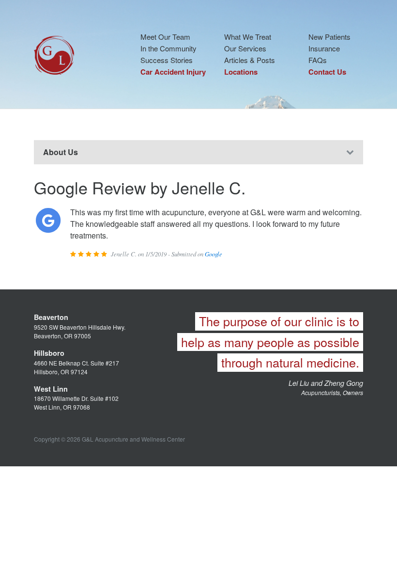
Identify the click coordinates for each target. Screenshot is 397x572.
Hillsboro (49, 353)
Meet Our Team (165, 37)
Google (213, 254)
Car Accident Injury (173, 71)
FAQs (317, 60)
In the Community (168, 48)
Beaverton (51, 317)
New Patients (329, 37)
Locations (241, 71)
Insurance (324, 48)
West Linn (51, 389)
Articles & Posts (249, 60)
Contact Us (327, 71)
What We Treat (247, 37)
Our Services (245, 48)
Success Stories (166, 60)
